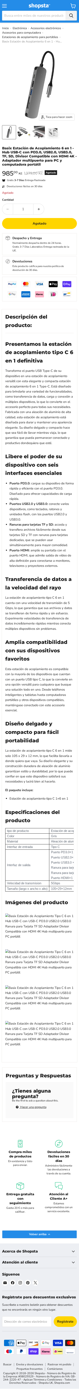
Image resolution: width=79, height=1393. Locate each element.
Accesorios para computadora (21, 33)
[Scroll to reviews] (39, 169)
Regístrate (65, 1321)
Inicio (5, 28)
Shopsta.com (62, 1383)
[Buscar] (71, 15)
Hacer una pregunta (32, 1107)
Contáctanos (55, 1369)
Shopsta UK (46, 1383)
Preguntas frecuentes (29, 1369)
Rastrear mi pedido (59, 1364)
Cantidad (8, 200)
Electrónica (20, 28)
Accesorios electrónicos (46, 28)
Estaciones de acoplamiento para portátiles (30, 37)
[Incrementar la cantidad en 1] (38, 209)
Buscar (7, 1364)
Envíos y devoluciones (29, 1364)
